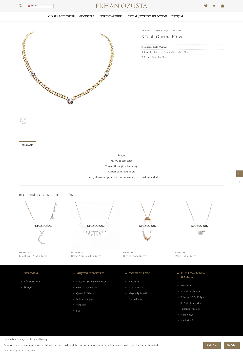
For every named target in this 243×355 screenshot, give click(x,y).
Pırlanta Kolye (161, 30)
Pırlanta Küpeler (190, 309)
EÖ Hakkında (32, 281)
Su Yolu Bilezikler (191, 303)
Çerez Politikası (85, 293)
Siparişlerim (135, 287)
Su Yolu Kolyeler (190, 291)
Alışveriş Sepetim (138, 293)
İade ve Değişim (85, 299)
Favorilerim (135, 299)
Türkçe (34, 5)
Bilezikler (186, 285)
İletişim (177, 16)
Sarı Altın (176, 30)
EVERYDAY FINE (111, 16)
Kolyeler (146, 30)
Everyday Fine (159, 57)
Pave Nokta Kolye (185, 256)
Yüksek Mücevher (61, 16)
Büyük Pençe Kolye (134, 256)
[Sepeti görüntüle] (222, 5)
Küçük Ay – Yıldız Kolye (33, 256)
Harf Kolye (187, 314)
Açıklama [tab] (27, 145)
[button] (20, 5)
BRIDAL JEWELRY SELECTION (147, 16)
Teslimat (81, 305)
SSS (78, 310)
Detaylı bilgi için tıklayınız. (19, 350)
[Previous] (19, 232)
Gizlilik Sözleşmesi (87, 287)
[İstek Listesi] (205, 5)
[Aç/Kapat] (21, 273)
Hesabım (133, 281)
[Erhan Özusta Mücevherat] (122, 6)
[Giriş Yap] (214, 5)
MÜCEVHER (87, 16)
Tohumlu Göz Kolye (192, 297)
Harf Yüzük (187, 320)
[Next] (223, 232)
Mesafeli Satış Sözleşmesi (91, 281)
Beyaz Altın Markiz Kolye (86, 256)
